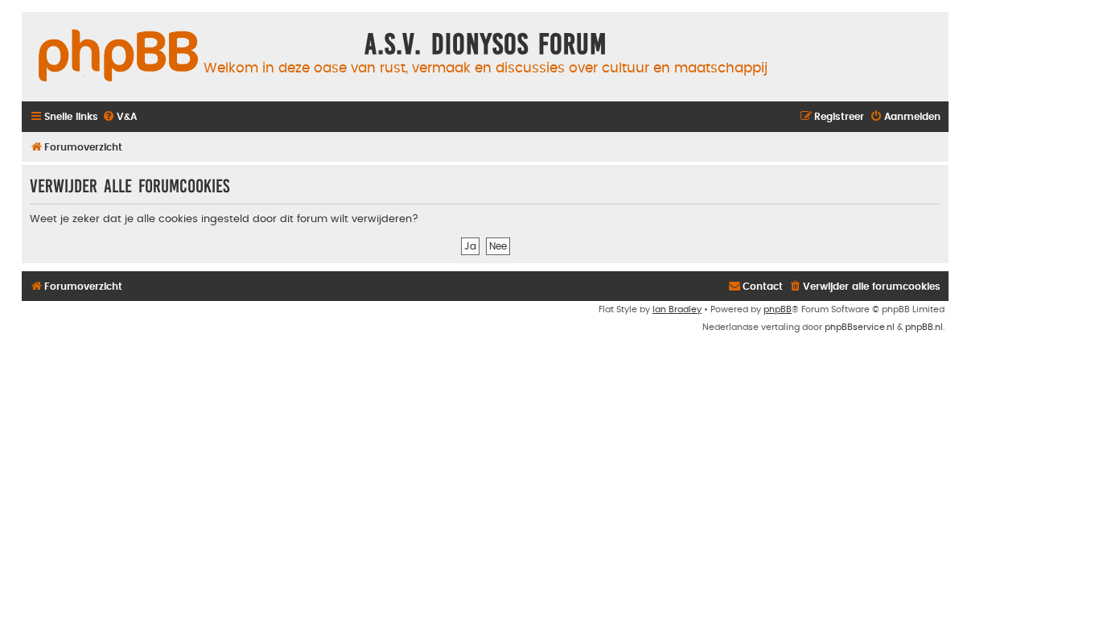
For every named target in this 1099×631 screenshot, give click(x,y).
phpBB (778, 309)
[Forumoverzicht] (118, 56)
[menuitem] (119, 117)
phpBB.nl (924, 327)
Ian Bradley (677, 309)
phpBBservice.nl (860, 327)
